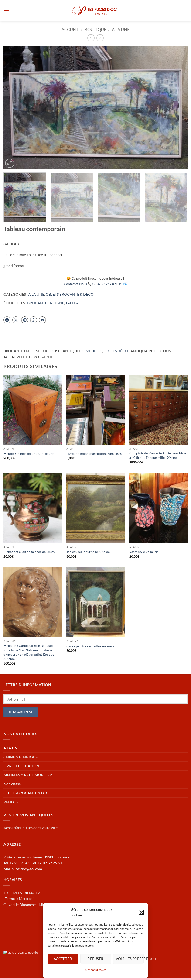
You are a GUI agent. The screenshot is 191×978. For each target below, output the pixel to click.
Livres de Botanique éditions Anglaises (94, 454)
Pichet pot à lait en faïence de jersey (29, 552)
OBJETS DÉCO (116, 351)
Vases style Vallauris (143, 552)
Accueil (70, 29)
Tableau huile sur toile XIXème (88, 552)
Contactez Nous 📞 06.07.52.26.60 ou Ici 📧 (95, 284)
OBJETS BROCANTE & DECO (70, 294)
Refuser (95, 959)
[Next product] (91, 37)
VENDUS (10, 802)
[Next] (178, 107)
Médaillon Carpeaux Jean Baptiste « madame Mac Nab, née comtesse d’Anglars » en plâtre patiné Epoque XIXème (28, 652)
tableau (73, 303)
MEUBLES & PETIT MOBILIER (27, 775)
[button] (141, 912)
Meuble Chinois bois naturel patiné (28, 454)
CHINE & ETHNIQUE (20, 757)
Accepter (62, 959)
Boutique (95, 29)
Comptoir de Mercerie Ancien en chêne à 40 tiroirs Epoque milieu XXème (157, 455)
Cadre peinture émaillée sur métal (90, 646)
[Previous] (13, 107)
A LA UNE (121, 29)
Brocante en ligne (45, 303)
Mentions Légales (95, 969)
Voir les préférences (129, 959)
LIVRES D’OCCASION (21, 766)
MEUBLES (94, 351)
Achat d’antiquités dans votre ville (30, 827)
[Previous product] (100, 37)
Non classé (12, 784)
